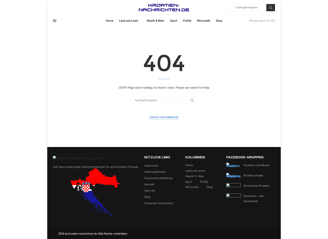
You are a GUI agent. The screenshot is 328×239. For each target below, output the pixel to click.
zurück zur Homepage (164, 117)
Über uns (149, 190)
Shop (219, 20)
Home (109, 20)
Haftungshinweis (155, 171)
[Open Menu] (54, 20)
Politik (187, 20)
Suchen (270, 7)
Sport (173, 20)
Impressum (151, 165)
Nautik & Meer (156, 20)
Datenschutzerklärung (158, 177)
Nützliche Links (157, 157)
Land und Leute (128, 20)
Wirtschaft (203, 20)
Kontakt (149, 184)
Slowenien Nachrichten (158, 203)
